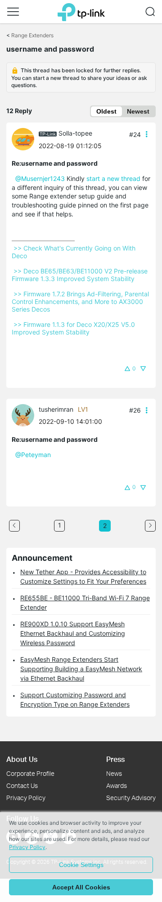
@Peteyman (33, 454)
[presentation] (23, 139)
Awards (116, 785)
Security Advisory (131, 797)
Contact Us (22, 785)
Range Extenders (32, 35)
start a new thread (113, 178)
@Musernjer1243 (40, 178)
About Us (21, 759)
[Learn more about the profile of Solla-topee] (25, 138)
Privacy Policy (25, 797)
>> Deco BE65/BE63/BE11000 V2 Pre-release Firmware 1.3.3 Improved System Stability (80, 274)
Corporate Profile (30, 773)
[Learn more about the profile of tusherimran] (25, 414)
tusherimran (56, 409)
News (114, 773)
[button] (13, 11)
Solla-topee (75, 133)
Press (115, 759)
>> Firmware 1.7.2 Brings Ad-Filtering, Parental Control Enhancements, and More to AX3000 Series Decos (81, 301)
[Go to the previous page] (14, 526)
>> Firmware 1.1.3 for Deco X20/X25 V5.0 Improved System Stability (74, 328)
